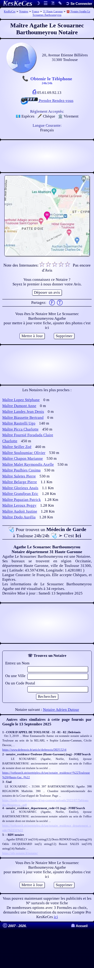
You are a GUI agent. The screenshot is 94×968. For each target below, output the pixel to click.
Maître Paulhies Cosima (21, 470)
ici (56, 917)
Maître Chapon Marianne (22, 458)
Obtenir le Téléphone (51, 80)
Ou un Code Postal (20, 683)
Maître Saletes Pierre (19, 476)
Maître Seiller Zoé (16, 447)
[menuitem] (79, 4)
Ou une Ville (15, 676)
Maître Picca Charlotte (20, 429)
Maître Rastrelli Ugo (18, 423)
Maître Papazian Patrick (21, 499)
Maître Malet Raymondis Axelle (28, 464)
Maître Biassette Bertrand (23, 417)
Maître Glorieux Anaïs (20, 488)
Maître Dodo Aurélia (19, 517)
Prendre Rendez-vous (55, 100)
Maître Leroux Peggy (19, 505)
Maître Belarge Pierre (19, 482)
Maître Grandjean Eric (20, 493)
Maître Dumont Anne (19, 406)
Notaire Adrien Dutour (61, 709)
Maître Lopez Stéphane (21, 400)
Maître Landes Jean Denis (23, 411)
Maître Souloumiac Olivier (23, 453)
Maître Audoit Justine (19, 511)
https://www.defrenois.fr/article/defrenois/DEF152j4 (34, 749)
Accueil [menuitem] (79, 926)
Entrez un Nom (17, 663)
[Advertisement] (47, 156)
